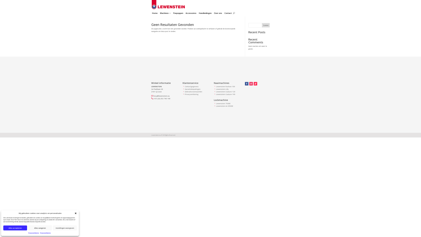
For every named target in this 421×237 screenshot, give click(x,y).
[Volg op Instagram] (251, 83)
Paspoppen (178, 13)
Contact (228, 13)
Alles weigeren (40, 228)
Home (155, 13)
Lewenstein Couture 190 (225, 94)
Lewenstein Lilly (222, 89)
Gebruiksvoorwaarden (193, 92)
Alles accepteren (15, 228)
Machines (164, 13)
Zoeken (265, 25)
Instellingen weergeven (65, 228)
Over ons (218, 13)
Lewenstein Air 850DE (224, 106)
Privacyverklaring (33, 233)
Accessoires (191, 13)
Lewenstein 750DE (223, 103)
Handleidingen (205, 13)
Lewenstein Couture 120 (225, 92)
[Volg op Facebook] (246, 83)
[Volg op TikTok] (255, 83)
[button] (76, 213)
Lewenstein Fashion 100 (225, 86)
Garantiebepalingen (192, 89)
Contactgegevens (192, 86)
